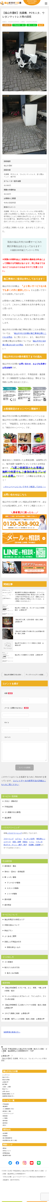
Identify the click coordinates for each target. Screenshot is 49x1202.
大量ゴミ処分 (31, 25)
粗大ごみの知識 (13, 973)
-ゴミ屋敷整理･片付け (8, 1108)
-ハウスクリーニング (7, 1113)
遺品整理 (8, 818)
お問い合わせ (6, 1091)
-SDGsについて (6, 1150)
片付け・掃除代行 (11, 801)
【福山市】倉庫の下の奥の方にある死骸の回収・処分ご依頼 (29, 632)
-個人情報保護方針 (7, 1138)
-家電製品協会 (6, 1153)
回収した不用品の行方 (13, 942)
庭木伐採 (8, 899)
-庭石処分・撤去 (6, 1111)
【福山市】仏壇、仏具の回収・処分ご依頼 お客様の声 (29, 621)
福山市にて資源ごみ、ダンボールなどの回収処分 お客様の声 (29, 609)
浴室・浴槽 (16, 842)
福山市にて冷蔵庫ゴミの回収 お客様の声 (29, 655)
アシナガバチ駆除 (13, 883)
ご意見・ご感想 (6, 1086)
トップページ (6, 1075)
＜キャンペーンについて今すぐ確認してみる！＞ (24, 487)
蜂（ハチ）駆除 (10, 877)
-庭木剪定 (4, 1123)
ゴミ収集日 (9, 962)
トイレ (31, 842)
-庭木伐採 (4, 1120)
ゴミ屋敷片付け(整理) (13, 812)
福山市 (41, 25)
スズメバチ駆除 (13, 888)
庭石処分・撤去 (10, 866)
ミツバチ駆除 (12, 894)
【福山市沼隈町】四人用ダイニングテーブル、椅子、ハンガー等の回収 (14, 675)
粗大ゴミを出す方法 (12, 967)
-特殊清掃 (4, 1116)
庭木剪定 (8, 905)
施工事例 (4, 1084)
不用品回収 (9, 807)
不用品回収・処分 (19, 25)
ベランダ (39, 842)
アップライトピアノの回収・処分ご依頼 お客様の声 (37, 675)
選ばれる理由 (6, 1079)
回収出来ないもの (13, 947)
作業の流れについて (12, 925)
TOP (24, 1050)
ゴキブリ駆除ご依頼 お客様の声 (17, 1013)
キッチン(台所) (29, 839)
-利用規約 (4, 1135)
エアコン (18, 839)
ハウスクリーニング (14, 833)
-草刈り (4, 1125)
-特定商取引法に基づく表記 (9, 1140)
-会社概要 (4, 1133)
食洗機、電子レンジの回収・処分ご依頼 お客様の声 (24, 1019)
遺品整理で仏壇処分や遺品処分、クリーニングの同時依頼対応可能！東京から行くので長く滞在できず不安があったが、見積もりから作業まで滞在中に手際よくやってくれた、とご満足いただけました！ (29, 597)
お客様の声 (7, 25)
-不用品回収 (5, 1104)
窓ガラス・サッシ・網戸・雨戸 (15, 845)
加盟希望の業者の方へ (12, 1032)
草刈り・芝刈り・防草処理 (14, 872)
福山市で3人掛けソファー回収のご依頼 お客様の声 (29, 644)
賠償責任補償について (8, 1093)
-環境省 (4, 1148)
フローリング (9, 839)
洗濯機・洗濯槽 (34, 845)
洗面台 (24, 842)
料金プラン (9, 931)
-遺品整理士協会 (6, 1155)
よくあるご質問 (10, 936)
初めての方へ (6, 1077)
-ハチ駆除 (4, 1118)
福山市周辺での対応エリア (14, 919)
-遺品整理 (4, 1106)
